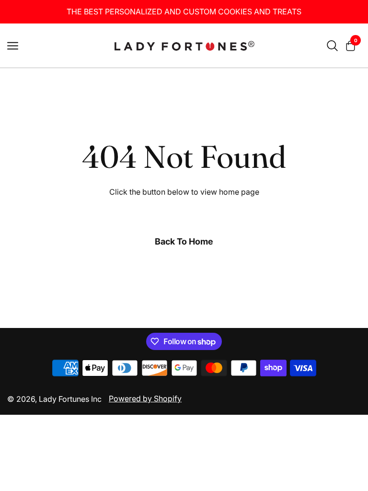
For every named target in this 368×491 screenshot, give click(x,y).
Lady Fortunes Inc (70, 399)
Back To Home (184, 241)
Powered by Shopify (145, 398)
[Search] (332, 45)
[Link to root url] (184, 45)
